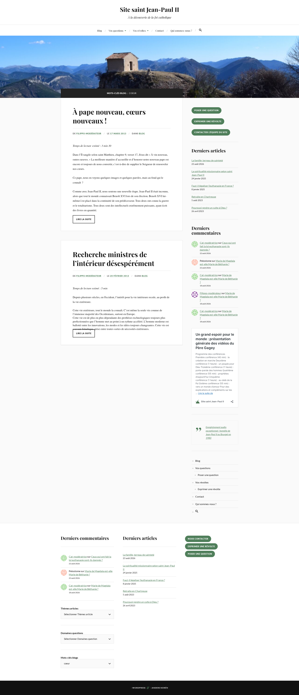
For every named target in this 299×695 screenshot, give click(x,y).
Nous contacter (198, 539)
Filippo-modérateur (88, 133)
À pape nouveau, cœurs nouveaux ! (109, 116)
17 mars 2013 (118, 133)
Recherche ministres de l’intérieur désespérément (113, 259)
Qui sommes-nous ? (181, 30)
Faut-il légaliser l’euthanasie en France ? (213, 185)
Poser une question (206, 110)
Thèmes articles (69, 608)
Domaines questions (72, 633)
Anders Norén (160, 688)
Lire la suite (83, 219)
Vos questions (116, 30)
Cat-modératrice (209, 242)
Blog (99, 30)
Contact (159, 30)
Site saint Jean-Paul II (149, 9)
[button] (200, 30)
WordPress (138, 688)
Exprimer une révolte (207, 121)
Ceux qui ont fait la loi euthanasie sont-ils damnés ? (218, 246)
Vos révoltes (139, 30)
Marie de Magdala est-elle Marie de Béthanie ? (219, 279)
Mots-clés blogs (69, 657)
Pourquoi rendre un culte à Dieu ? (209, 207)
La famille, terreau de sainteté (207, 160)
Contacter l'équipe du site (210, 132)
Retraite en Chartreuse (204, 196)
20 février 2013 (119, 276)
